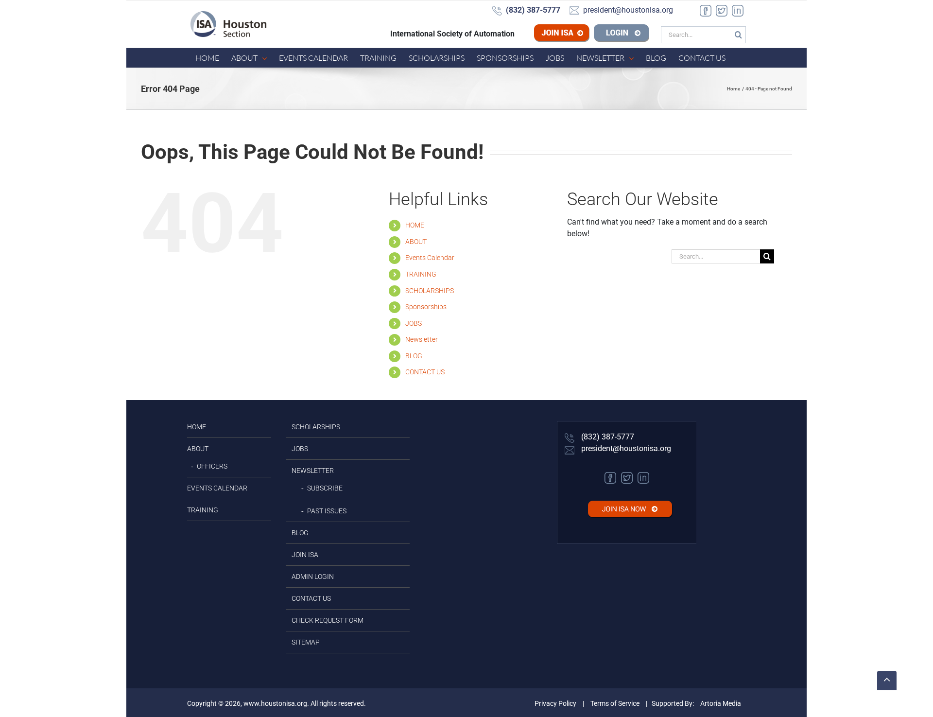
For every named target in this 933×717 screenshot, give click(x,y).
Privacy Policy (555, 703)
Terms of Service (614, 703)
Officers (212, 466)
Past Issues (326, 511)
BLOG (413, 356)
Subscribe (325, 488)
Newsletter (421, 339)
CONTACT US (425, 372)
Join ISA (577, 34)
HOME (414, 225)
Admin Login (313, 576)
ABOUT (416, 241)
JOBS (413, 323)
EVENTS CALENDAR (217, 488)
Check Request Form (327, 620)
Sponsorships (426, 307)
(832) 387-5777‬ (606, 436)
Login (621, 34)
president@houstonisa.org (625, 448)
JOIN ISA (305, 555)
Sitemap (306, 642)
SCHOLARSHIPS (429, 291)
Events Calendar (429, 258)
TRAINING (420, 274)
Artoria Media (720, 703)
